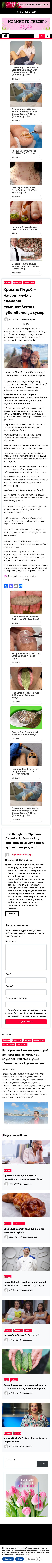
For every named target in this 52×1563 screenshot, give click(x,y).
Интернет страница (16, 998)
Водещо (6, 1040)
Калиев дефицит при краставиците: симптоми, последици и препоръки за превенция (26, 1387)
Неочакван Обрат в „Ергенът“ (21, 1335)
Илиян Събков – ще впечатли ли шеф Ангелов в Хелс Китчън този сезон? (25, 1284)
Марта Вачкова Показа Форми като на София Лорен (26, 1440)
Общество (22, 1044)
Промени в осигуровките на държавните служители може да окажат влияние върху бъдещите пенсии (24, 1177)
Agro (6, 1380)
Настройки (31, 1559)
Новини (7, 283)
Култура (17, 283)
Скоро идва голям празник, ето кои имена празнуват (24, 1230)
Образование (8, 1044)
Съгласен (8, 1559)
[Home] (5, 36)
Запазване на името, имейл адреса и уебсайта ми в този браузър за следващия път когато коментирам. (27, 1013)
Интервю (16, 1040)
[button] (36, 36)
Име (8, 974)
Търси (42, 1463)
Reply (12, 914)
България (18, 1330)
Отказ (20, 1559)
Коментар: (11, 941)
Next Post (6, 1034)
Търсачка (10, 1459)
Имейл (9, 986)
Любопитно (28, 283)
